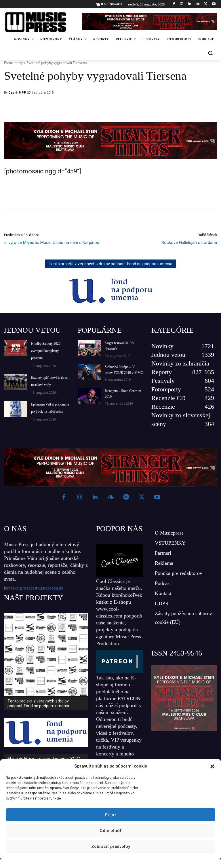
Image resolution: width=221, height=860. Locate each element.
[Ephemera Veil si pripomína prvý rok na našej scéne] (15, 409)
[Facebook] (173, 4)
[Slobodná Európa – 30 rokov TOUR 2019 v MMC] (89, 372)
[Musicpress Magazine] (39, 22)
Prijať (110, 814)
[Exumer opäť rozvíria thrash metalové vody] (15, 382)
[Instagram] (181, 4)
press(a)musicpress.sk (41, 588)
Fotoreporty (13, 62)
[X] (205, 4)
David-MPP (17, 92)
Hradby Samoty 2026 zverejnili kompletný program (45, 351)
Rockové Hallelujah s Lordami (189, 242)
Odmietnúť (111, 830)
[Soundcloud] (198, 4)
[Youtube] (213, 4)
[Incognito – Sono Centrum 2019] (89, 396)
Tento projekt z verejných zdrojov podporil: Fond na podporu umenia (110, 264)
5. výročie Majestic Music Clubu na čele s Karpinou (51, 242)
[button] (212, 766)
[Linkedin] (189, 4)
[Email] (149, 107)
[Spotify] (126, 497)
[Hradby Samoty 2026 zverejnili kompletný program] (15, 348)
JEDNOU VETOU (32, 330)
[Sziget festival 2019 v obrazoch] (89, 348)
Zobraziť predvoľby (110, 846)
